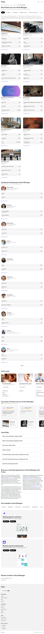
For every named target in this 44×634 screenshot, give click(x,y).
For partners (3, 605)
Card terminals (3, 609)
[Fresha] (3, 2)
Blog (2, 599)
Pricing (2, 607)
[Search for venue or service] (38, 2)
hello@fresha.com (36, 485)
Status (2, 612)
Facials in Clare (3, 579)
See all (22, 365)
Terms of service (4, 618)
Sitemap (2, 601)
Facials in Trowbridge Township (6, 578)
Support (2, 610)
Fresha (4, 475)
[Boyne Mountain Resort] (8, 385)
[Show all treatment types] (42, 12)
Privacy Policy (3, 617)
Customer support (4, 597)
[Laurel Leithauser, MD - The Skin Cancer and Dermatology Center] (25, 385)
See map (28, 9)
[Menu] (41, 1)
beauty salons (10, 477)
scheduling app (31, 479)
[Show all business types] (42, 507)
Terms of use (3, 620)
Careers (2, 596)
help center (37, 486)
